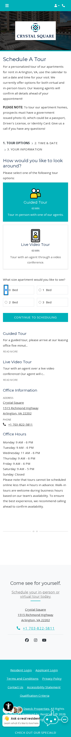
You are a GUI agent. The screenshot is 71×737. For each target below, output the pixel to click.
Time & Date (48, 143)
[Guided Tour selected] (35, 202)
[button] (57, 5)
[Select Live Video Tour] (35, 247)
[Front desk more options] (64, 719)
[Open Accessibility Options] (8, 707)
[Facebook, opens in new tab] (27, 640)
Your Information (26, 149)
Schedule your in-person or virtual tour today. (36, 594)
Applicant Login (47, 670)
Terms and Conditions (22, 678)
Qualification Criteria (34, 695)
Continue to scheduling (35, 317)
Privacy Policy (52, 678)
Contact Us (15, 687)
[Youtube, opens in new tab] (44, 640)
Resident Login (21, 670)
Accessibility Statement (44, 687)
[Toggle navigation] (7, 5)
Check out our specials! (35, 732)
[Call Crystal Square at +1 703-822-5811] (64, 5)
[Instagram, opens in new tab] (35, 640)
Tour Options (18, 143)
